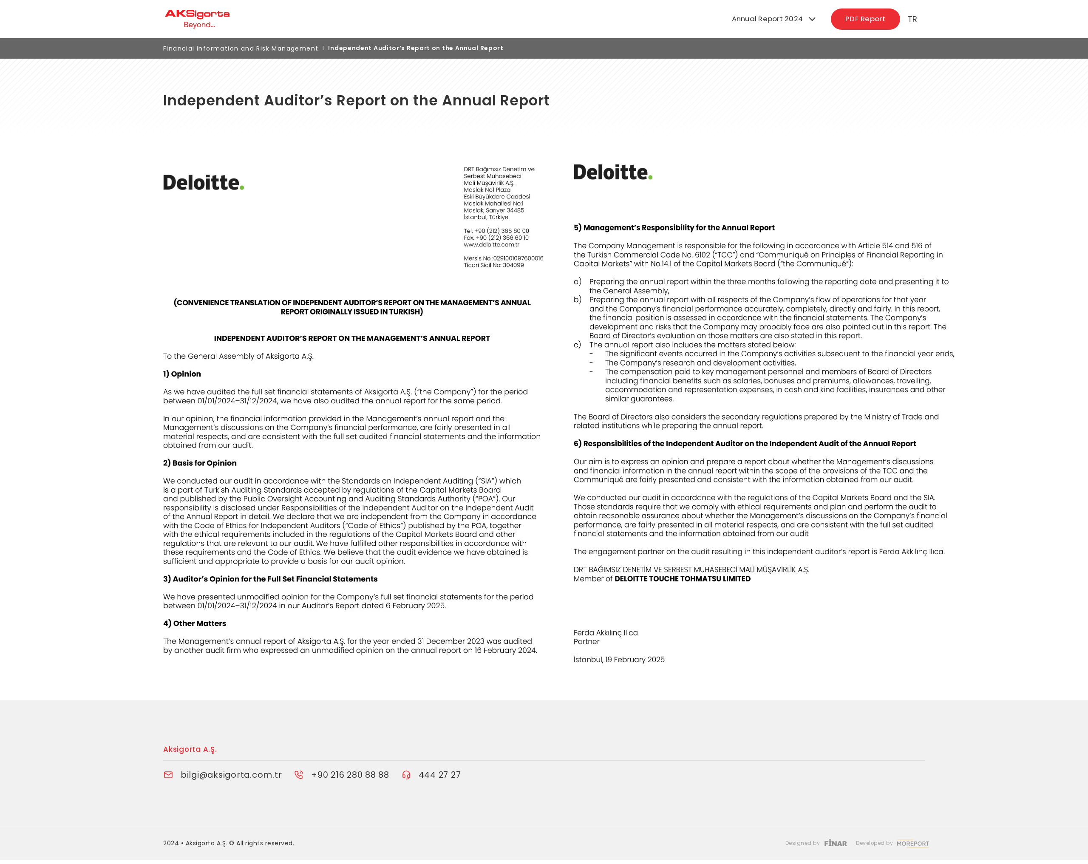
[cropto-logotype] (353, 19)
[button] (774, 19)
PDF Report (865, 19)
